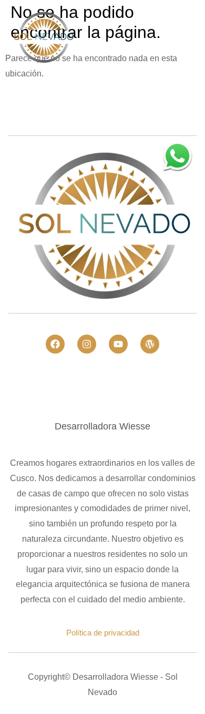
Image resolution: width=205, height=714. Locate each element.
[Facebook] (55, 344)
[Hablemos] (177, 155)
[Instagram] (86, 344)
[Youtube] (118, 344)
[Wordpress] (149, 344)
